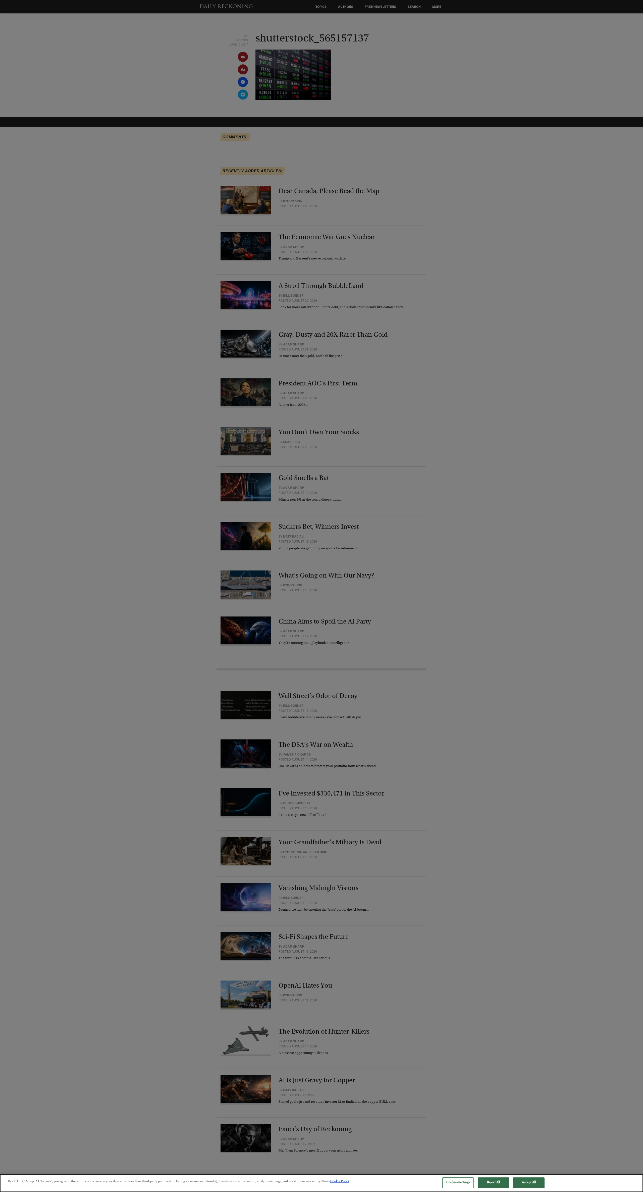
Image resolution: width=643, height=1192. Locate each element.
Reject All (493, 1182)
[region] (321, 1183)
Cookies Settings (458, 1182)
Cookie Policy (339, 1181)
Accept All (529, 1182)
